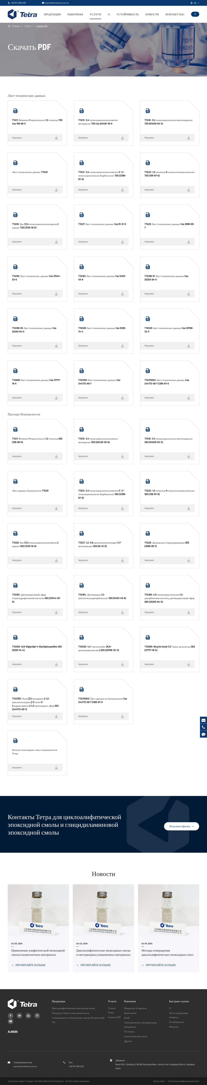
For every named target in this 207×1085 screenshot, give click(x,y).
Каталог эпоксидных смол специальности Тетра (34, 751)
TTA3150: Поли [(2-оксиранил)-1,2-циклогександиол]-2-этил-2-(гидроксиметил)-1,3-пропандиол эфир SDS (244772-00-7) (35, 700)
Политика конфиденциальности (184, 1081)
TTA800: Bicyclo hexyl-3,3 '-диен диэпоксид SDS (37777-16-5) (169, 648)
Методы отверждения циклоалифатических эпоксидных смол (167, 952)
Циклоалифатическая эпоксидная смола (73, 1008)
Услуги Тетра (111, 1010)
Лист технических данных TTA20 (30, 172)
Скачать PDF (42, 26)
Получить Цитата (181, 826)
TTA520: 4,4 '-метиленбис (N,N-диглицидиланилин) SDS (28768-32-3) (98, 648)
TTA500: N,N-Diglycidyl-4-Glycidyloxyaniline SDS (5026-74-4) (37, 648)
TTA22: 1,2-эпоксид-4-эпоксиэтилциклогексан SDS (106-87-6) (169, 492)
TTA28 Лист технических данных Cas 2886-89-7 (169, 225)
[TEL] (203, 727)
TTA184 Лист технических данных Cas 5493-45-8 (102, 277)
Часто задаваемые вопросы (178, 1015)
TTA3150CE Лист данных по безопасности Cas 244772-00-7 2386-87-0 (102, 700)
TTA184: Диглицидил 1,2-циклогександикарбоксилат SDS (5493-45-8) (102, 596)
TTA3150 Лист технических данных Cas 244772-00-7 (99, 381)
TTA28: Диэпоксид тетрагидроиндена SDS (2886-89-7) (166, 544)
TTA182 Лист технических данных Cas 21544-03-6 (36, 277)
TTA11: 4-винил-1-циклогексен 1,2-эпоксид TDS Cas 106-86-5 (37, 121)
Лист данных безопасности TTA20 (30, 490)
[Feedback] (203, 734)
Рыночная (75, 14)
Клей (127, 1017)
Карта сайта (159, 1081)
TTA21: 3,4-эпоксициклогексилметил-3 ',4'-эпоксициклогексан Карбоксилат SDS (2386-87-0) (102, 492)
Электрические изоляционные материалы (140, 1024)
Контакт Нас (174, 14)
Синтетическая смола (135, 1036)
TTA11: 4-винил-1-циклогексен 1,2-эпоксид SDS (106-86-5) (37, 440)
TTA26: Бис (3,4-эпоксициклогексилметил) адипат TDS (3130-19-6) (35, 225)
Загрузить (35, 138)
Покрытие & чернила (135, 1008)
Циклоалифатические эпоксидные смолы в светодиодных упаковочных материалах (103, 952)
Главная (16, 26)
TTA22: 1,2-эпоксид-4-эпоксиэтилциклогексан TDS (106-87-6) (169, 173)
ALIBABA (13, 1031)
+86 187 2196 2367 (18, 2)
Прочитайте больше (28, 965)
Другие (128, 1041)
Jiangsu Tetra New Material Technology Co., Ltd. (48, 1081)
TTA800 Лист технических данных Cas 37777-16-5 (36, 381)
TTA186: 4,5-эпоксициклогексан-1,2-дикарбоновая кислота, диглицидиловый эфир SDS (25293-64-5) (169, 596)
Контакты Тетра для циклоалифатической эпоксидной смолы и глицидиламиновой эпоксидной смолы (64, 824)
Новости (152, 14)
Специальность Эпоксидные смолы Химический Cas (78, 1019)
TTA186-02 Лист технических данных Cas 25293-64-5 (34, 329)
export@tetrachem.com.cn (57, 2)
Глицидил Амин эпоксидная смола (70, 1012)
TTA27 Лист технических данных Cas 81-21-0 (102, 224)
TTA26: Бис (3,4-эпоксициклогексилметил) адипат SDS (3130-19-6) (35, 544)
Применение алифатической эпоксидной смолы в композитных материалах (38, 952)
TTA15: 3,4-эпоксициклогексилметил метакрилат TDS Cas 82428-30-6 (98, 121)
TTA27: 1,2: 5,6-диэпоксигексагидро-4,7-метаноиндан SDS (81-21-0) (99, 544)
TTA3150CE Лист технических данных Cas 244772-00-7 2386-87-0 (166, 381)
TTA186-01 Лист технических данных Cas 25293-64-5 (166, 277)
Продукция (52, 14)
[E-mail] (203, 720)
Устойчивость (128, 14)
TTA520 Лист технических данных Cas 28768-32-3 (168, 329)
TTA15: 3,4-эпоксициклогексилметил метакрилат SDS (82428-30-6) (98, 440)
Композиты (130, 1012)
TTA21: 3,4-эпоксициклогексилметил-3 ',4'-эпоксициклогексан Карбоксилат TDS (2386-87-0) (102, 173)
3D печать (129, 1031)
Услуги (95, 14)
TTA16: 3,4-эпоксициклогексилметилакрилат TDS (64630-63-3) (168, 121)
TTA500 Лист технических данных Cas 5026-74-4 (102, 329)
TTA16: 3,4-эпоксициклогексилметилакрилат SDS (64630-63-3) (168, 440)
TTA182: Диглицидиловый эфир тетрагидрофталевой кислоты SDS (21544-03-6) (36, 596)
